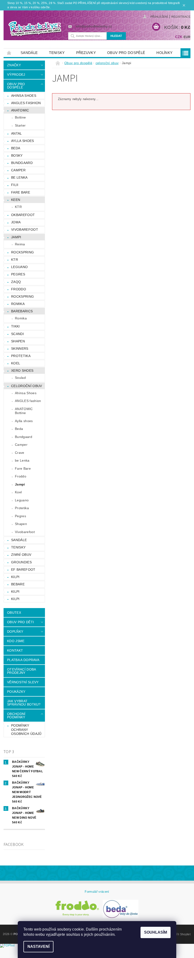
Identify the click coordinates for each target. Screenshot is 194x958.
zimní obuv (21, 554)
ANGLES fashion (26, 103)
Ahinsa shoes (23, 95)
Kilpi (15, 577)
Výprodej (16, 74)
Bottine (20, 117)
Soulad (20, 378)
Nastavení (38, 947)
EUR (187, 37)
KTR (18, 207)
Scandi (17, 334)
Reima (20, 244)
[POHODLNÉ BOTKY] (34, 28)
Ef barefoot (23, 569)
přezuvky (86, 53)
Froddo (18, 289)
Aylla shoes (22, 141)
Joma (16, 222)
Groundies (21, 562)
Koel (15, 363)
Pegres (18, 274)
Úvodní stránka (9, 53)
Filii (14, 185)
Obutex (14, 612)
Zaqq (16, 282)
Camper (18, 170)
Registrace (180, 16)
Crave (19, 453)
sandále (29, 53)
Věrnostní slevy (23, 682)
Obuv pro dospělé (126, 53)
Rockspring (22, 252)
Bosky (17, 155)
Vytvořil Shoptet (179, 934)
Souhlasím (155, 932)
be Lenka (19, 177)
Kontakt (15, 650)
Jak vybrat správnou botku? (24, 702)
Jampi (16, 237)
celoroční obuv (26, 386)
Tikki (15, 326)
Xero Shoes (22, 370)
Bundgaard (22, 163)
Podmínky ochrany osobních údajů (26, 730)
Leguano (19, 267)
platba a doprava (23, 660)
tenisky (57, 53)
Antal (16, 133)
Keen (15, 200)
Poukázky (16, 691)
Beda (15, 148)
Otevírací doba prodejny (21, 671)
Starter (20, 125)
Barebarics (22, 311)
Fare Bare (20, 192)
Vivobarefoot (24, 229)
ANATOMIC (20, 110)
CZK (179, 37)
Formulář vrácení (97, 891)
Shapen (18, 341)
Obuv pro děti (20, 622)
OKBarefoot (23, 215)
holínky (164, 53)
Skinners (19, 348)
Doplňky (15, 631)
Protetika (21, 356)
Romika (18, 304)
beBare (18, 584)
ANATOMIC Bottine (24, 411)
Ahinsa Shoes (25, 393)
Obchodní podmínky (16, 715)
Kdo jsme (16, 641)
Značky (14, 65)
